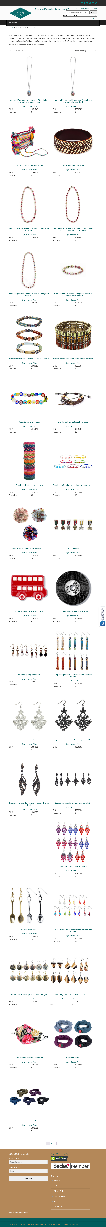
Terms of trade (59, 1196)
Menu (14, 23)
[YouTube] (93, 3)
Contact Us (58, 1207)
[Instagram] (96, 3)
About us (57, 1181)
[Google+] (87, 3)
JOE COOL (24, 13)
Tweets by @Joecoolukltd (18, 1213)
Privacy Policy (59, 1191)
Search (93, 12)
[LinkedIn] (90, 3)
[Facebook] (84, 3)
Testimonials (58, 1186)
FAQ (55, 1202)
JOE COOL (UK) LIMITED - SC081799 (28, 1224)
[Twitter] (82, 3)
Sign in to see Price (29, 106)
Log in (94, 18)
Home (11, 27)
